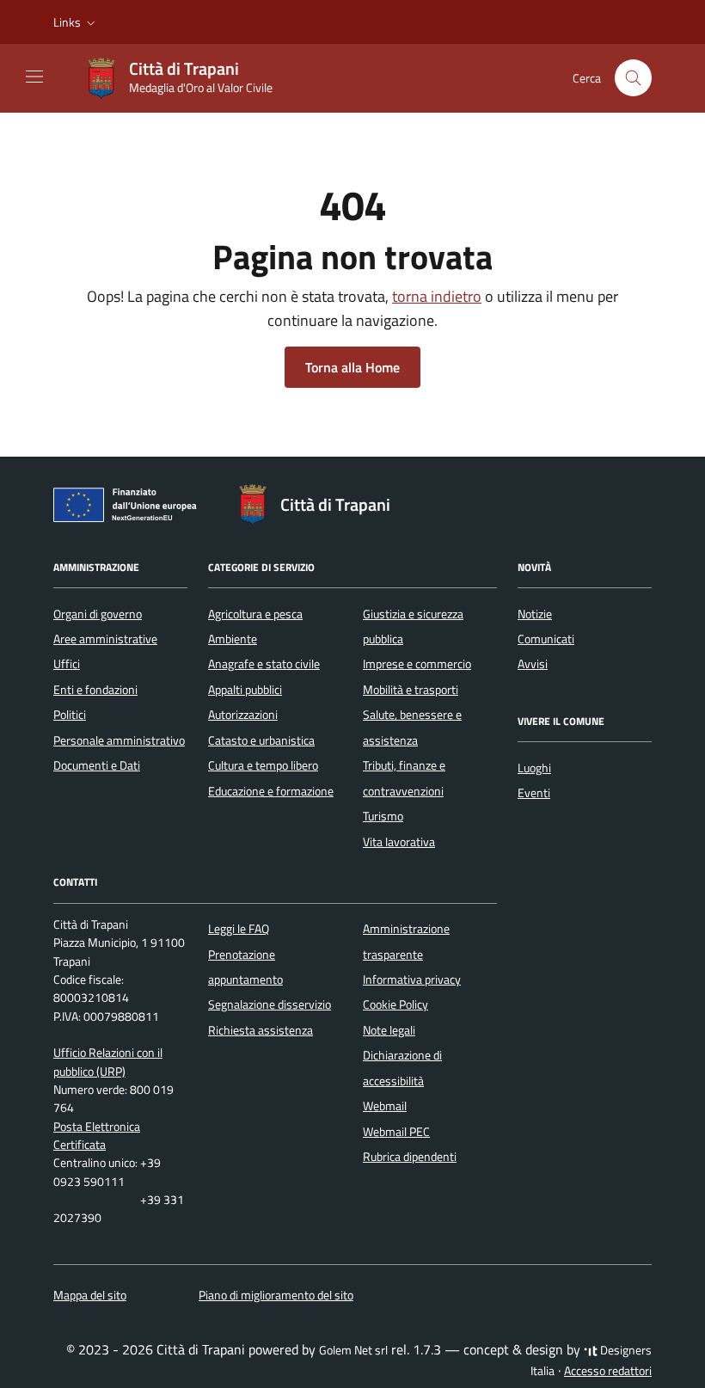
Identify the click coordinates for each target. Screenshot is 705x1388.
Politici (69, 714)
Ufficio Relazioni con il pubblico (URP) (107, 1061)
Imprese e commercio (417, 663)
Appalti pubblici (245, 689)
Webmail (385, 1105)
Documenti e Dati (96, 765)
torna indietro (436, 296)
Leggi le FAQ (238, 928)
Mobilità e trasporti (410, 689)
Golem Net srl (353, 1350)
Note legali (389, 1030)
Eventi (534, 792)
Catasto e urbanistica (261, 740)
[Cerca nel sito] (633, 77)
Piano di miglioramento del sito (276, 1295)
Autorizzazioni (243, 714)
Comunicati (546, 639)
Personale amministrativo (119, 740)
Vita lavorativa (399, 841)
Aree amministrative (105, 639)
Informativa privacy (412, 979)
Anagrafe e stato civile (264, 663)
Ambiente (232, 639)
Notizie (535, 614)
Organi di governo (97, 614)
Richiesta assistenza (260, 1030)
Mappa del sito (89, 1295)
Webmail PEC (396, 1131)
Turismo (383, 816)
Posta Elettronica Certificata (96, 1135)
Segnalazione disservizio (269, 1004)
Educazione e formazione (271, 791)
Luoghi (534, 767)
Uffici (66, 663)
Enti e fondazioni (95, 689)
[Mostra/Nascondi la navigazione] (34, 76)
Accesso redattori (608, 1370)
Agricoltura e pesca (255, 614)
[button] (76, 22)
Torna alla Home (352, 367)
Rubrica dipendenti (410, 1156)
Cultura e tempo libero (263, 765)
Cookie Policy (395, 1004)
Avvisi (533, 663)
